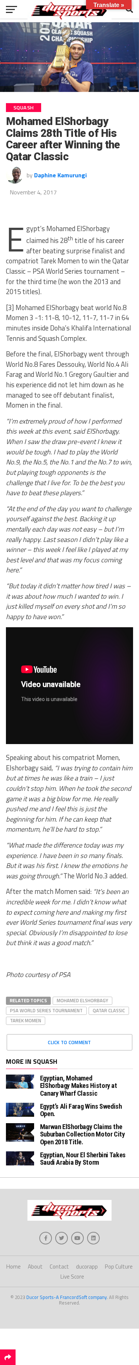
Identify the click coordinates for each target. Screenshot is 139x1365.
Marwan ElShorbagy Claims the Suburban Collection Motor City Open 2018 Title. (82, 1134)
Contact (59, 1266)
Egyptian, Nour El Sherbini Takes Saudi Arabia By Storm (83, 1158)
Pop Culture (119, 1266)
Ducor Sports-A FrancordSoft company (66, 1297)
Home (13, 1266)
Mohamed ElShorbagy (82, 1000)
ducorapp (87, 1266)
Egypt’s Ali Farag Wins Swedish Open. (81, 1110)
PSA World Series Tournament (46, 1010)
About (35, 1266)
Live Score (72, 1276)
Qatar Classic (109, 1010)
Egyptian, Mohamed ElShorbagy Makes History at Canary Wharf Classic (78, 1085)
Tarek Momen (25, 1020)
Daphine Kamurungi (60, 175)
